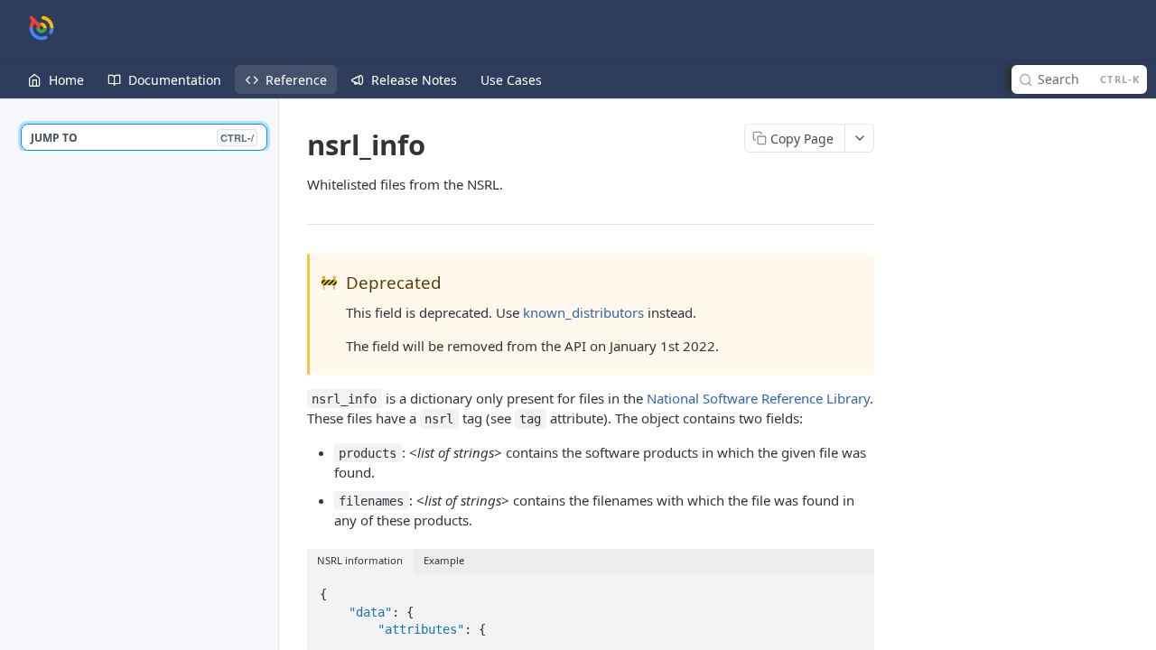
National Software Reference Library (758, 398)
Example (444, 560)
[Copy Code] (852, 589)
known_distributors (583, 312)
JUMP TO (142, 137)
